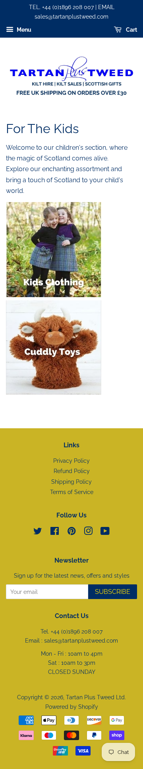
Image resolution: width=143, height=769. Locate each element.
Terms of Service (71, 492)
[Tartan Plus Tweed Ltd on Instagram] (88, 532)
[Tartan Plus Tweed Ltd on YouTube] (105, 532)
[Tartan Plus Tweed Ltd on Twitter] (37, 532)
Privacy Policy (71, 461)
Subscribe (112, 591)
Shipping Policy (71, 482)
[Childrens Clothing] (53, 295)
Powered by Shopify (71, 707)
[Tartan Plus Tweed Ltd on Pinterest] (71, 532)
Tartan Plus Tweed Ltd (95, 697)
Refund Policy (72, 471)
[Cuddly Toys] (102, 295)
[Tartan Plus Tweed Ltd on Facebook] (54, 532)
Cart (131, 30)
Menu (23, 30)
